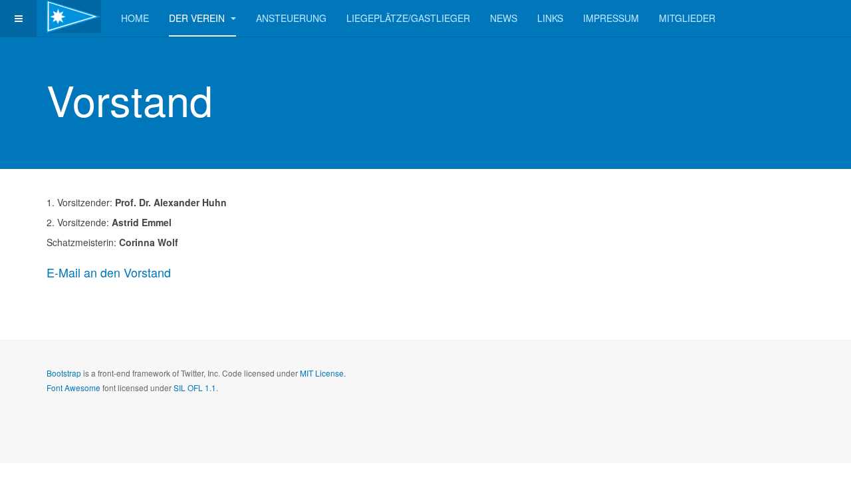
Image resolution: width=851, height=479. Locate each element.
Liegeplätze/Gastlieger (408, 18)
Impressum (611, 18)
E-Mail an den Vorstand (109, 272)
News (503, 18)
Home (135, 18)
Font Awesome (73, 387)
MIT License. (323, 373)
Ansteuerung (291, 18)
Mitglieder (687, 18)
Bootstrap (64, 373)
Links (550, 18)
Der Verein (198, 18)
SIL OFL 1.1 (195, 387)
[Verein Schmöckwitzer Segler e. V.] (74, 16)
